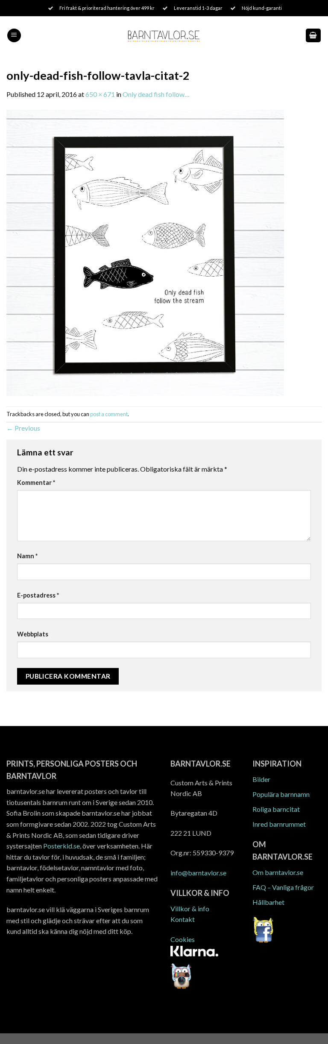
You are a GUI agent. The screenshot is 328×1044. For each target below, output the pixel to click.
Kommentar (36, 482)
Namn (27, 556)
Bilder (261, 779)
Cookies (182, 939)
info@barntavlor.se (198, 873)
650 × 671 (100, 94)
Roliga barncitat (276, 809)
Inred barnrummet (279, 824)
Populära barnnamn (281, 794)
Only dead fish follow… (156, 94)
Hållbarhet (268, 902)
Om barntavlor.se (277, 872)
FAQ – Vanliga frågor (283, 887)
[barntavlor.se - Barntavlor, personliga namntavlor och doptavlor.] (164, 35)
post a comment (109, 414)
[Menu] (14, 36)
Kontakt (182, 919)
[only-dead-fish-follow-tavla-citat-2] (145, 252)
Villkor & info (189, 908)
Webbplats (32, 634)
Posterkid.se (61, 846)
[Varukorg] (313, 36)
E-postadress (38, 595)
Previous (23, 428)
